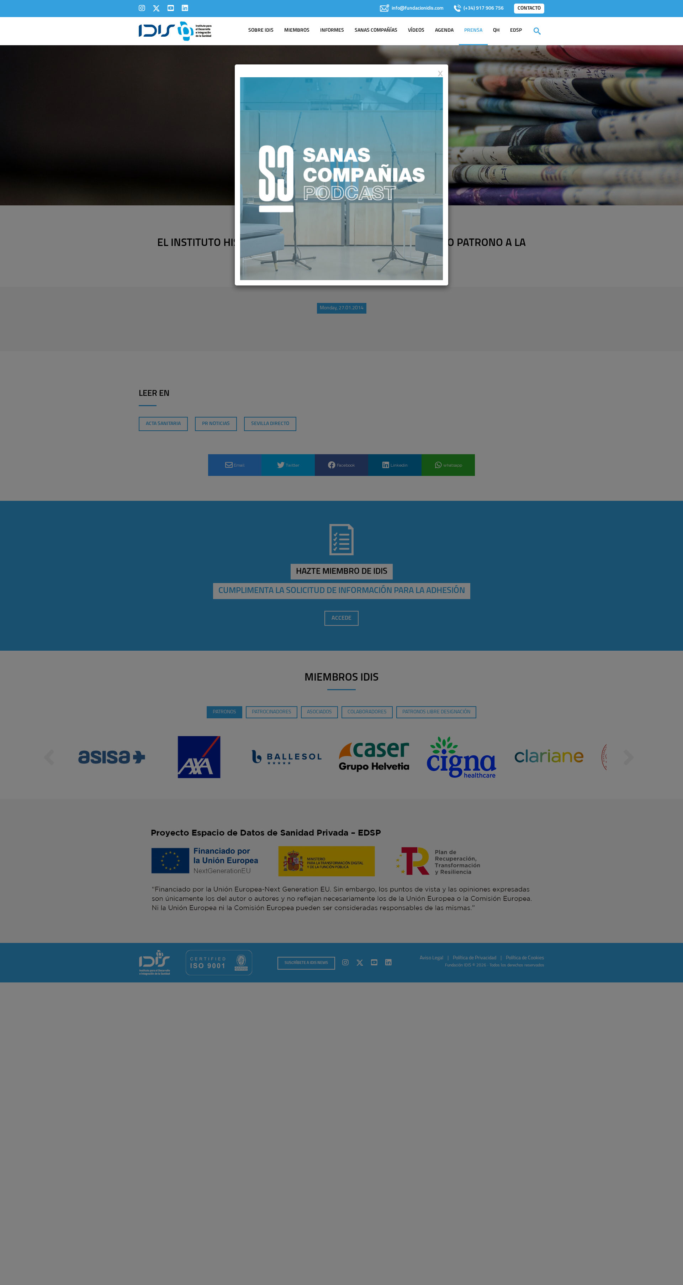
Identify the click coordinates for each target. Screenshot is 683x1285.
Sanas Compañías (376, 30)
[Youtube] (171, 8)
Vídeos (416, 30)
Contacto (529, 8)
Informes (332, 30)
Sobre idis (261, 30)
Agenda (444, 30)
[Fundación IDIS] (175, 30)
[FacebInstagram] (142, 8)
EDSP (516, 30)
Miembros (296, 30)
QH (496, 30)
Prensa (473, 30)
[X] (156, 8)
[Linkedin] (185, 8)
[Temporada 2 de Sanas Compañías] (341, 178)
